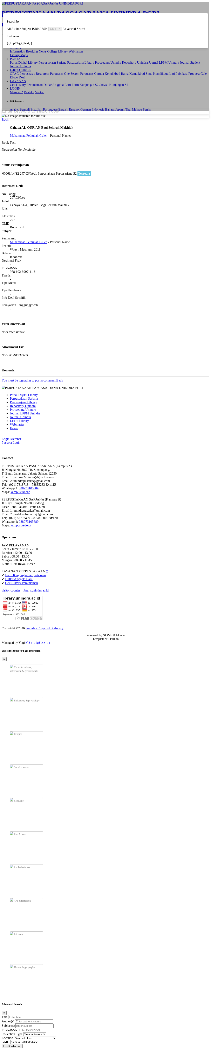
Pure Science (20, 834)
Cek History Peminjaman (21, 583)
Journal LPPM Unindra (25, 413)
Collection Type (12, 1034)
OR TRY (55, 28)
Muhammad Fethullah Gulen (28, 135)
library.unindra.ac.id (36, 590)
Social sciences (21, 767)
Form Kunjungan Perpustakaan (25, 575)
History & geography (24, 967)
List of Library (19, 420)
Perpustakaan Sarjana (24, 398)
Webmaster (17, 424)
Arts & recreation (22, 900)
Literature (18, 934)
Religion (17, 734)
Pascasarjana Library (23, 402)
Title (4, 1017)
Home (14, 428)
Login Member (11, 439)
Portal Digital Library (24, 395)
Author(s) (8, 1021)
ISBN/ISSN (9, 1030)
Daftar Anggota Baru (19, 579)
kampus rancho (20, 492)
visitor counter (11, 590)
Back (5, 119)
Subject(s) (8, 1025)
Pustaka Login (11, 442)
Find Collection (12, 1046)
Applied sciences (21, 867)
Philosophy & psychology (26, 700)
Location (7, 1038)
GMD (5, 1042)
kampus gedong (21, 525)
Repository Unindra (23, 406)
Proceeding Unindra (23, 409)
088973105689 (29, 488)
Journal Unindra (20, 417)
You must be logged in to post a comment (28, 380)
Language (18, 800)
